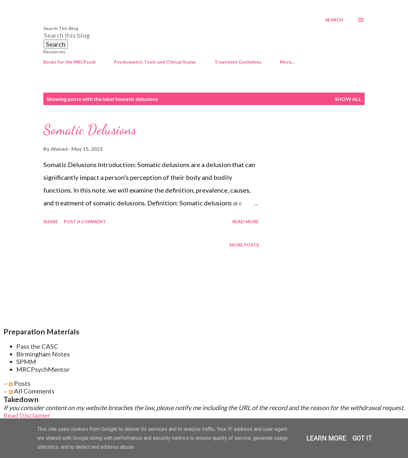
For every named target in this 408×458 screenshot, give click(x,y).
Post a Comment (85, 221)
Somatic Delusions (89, 129)
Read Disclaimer (27, 415)
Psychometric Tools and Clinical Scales (155, 62)
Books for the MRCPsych (69, 62)
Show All (348, 99)
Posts (21, 383)
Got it (362, 438)
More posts (244, 245)
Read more (245, 221)
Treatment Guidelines (238, 62)
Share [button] (50, 221)
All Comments (34, 391)
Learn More (326, 438)
